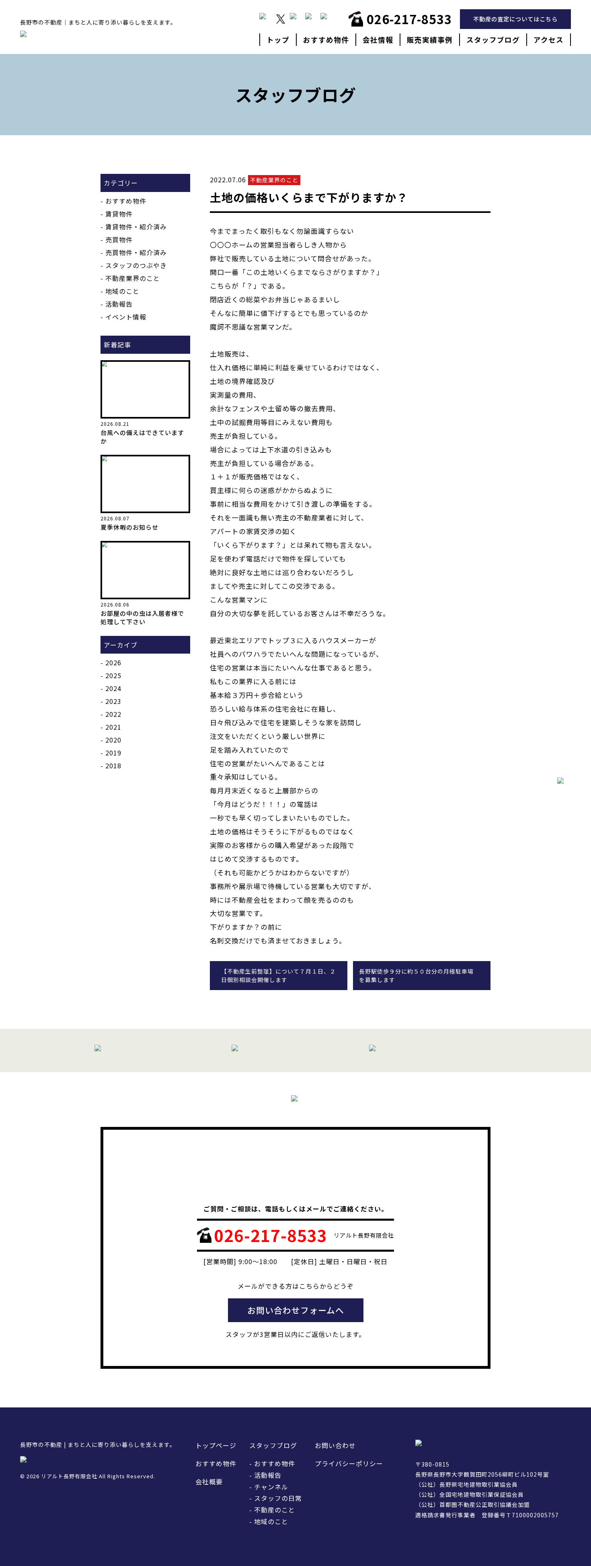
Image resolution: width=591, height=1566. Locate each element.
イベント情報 (125, 317)
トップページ (215, 1445)
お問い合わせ (335, 1445)
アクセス (549, 40)
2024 (113, 688)
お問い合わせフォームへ (295, 1310)
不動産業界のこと (132, 278)
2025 (113, 675)
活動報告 (119, 304)
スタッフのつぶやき (136, 265)
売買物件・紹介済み (136, 252)
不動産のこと (274, 1509)
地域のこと (122, 291)
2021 (113, 727)
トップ (278, 40)
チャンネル (271, 1487)
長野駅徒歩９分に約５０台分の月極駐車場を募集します (416, 975)
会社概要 (209, 1481)
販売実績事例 (430, 40)
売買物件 (119, 239)
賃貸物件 (119, 214)
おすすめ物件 (326, 40)
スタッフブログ (493, 40)
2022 (113, 714)
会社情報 (378, 40)
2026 (113, 662)
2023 (113, 701)
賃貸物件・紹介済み (136, 226)
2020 (113, 740)
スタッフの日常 (278, 1498)
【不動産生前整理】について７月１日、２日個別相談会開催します (278, 975)
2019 (113, 752)
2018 (113, 765)
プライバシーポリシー (349, 1463)
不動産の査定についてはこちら (515, 18)
